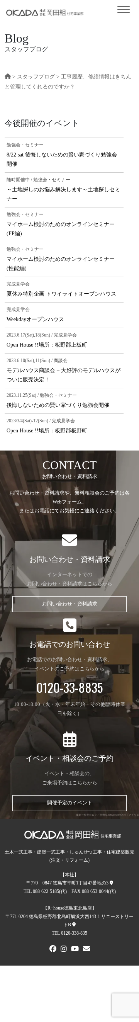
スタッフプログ (36, 76)
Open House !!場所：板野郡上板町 (47, 345)
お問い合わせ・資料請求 (69, 604)
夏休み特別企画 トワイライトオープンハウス (61, 294)
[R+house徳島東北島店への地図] (74, 924)
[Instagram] (63, 949)
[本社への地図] (111, 883)
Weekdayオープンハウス (35, 319)
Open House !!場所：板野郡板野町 (47, 430)
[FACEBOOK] (53, 949)
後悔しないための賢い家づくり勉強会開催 (58, 405)
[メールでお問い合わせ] (86, 949)
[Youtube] (75, 949)
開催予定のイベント (69, 803)
